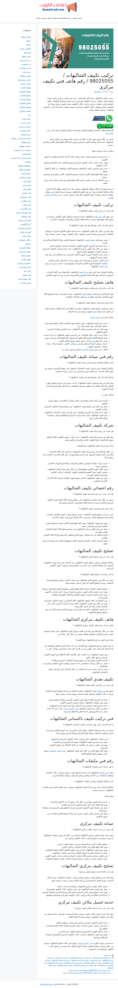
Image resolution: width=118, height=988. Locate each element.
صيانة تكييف (95, 317)
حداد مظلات (26, 142)
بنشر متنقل (26, 56)
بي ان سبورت (25, 60)
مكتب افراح (26, 259)
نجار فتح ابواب (25, 267)
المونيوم (27, 52)
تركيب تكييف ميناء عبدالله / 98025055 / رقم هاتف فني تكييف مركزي (87, 973)
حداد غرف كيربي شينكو (21, 138)
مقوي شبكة (26, 255)
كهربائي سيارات (24, 228)
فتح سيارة (27, 185)
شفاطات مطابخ (24, 165)
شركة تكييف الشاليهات (55, 963)
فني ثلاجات (89, 341)
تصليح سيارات (25, 99)
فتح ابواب (27, 181)
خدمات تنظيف (25, 146)
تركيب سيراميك (24, 80)
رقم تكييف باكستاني (62, 958)
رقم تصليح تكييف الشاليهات (101, 958)
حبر (29, 115)
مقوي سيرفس (25, 251)
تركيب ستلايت (25, 76)
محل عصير (26, 236)
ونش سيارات (25, 283)
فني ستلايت (26, 201)
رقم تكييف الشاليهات (76, 958)
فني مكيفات (104, 772)
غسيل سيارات (25, 177)
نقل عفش (26, 275)
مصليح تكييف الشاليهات (64, 965)
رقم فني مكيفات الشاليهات (93, 963)
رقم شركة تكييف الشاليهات (80, 960)
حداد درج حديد (25, 126)
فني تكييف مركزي (70, 708)
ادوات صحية (26, 37)
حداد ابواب (26, 119)
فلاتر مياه (27, 189)
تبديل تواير (26, 72)
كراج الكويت (26, 224)
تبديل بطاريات (25, 68)
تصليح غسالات (25, 107)
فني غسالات (75, 344)
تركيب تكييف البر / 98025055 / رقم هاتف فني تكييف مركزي (89, 970)
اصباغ (28, 44)
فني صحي (27, 204)
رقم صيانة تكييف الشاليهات (61, 960)
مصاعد (28, 244)
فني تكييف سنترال (84, 943)
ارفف (28, 41)
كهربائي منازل (25, 232)
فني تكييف (103, 266)
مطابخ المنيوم (25, 247)
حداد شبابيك (26, 134)
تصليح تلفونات (25, 91)
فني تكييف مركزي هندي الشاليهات (84, 965)
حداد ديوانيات (25, 130)
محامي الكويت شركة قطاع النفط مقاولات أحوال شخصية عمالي (59, 18)
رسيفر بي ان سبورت (22, 150)
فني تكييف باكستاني (57, 751)
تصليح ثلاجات (25, 95)
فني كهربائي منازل (23, 212)
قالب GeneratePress (48, 984)
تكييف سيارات (25, 111)
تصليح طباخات (87, 349)
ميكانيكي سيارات (24, 263)
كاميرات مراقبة (24, 220)
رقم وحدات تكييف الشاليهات (73, 963)
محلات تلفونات (25, 240)
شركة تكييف (84, 272)
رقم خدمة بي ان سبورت (21, 158)
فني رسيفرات (25, 197)
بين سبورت (26, 64)
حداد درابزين (25, 122)
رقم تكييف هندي (95, 960)
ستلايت (28, 162)
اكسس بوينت (25, 48)
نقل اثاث (27, 271)
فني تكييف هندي (98, 691)
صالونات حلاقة (25, 169)
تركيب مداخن (25, 83)
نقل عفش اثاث (24, 279)
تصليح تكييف (90, 240)
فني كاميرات (26, 208)
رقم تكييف (97, 216)
